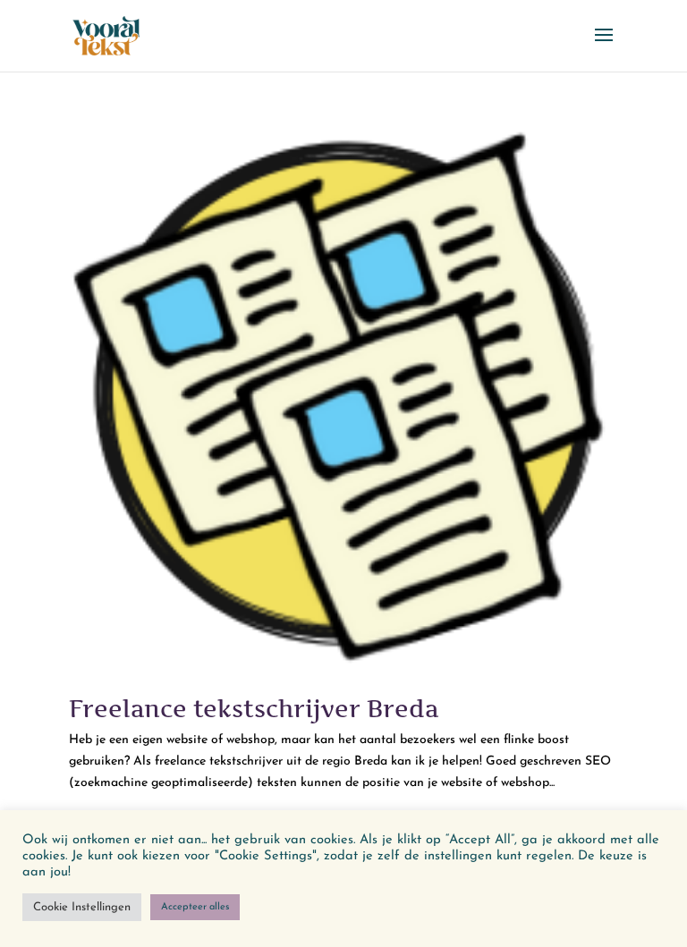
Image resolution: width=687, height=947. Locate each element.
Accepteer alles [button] (195, 907)
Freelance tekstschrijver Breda (253, 709)
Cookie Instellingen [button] (82, 907)
